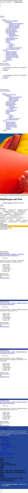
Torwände (11, 37)
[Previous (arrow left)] (0, 491)
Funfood (8, 42)
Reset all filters (4, 224)
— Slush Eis (18, 218)
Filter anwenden (4, 226)
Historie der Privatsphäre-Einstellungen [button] (9, 453)
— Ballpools (8, 212)
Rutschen (8, 41)
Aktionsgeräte (12, 34)
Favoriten (5, 70)
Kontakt (5, 61)
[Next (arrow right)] (2, 491)
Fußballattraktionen (10, 32)
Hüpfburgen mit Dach (14, 26)
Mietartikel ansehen (4, 253)
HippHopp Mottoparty (11, 53)
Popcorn (11, 46)
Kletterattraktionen (10, 39)
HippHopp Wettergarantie (12, 55)
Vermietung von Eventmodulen (10, 20)
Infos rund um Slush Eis (11, 54)
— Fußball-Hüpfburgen (14, 215)
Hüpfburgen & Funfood (11, 28)
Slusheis (11, 43)
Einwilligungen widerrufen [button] (6, 454)
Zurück (2, 16)
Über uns (5, 50)
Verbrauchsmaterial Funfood (12, 49)
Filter (2, 205)
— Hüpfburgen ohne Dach (8, 211)
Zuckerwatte (12, 45)
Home (4, 19)
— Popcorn (11, 220)
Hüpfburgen (9, 22)
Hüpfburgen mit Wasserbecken (16, 23)
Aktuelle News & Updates (12, 57)
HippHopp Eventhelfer (11, 51)
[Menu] (0, 6)
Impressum (8, 58)
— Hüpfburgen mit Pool (22, 209)
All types (4, 209)
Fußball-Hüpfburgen (14, 35)
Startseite (5, 203)
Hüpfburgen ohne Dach (14, 24)
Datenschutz (9, 59)
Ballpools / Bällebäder (14, 27)
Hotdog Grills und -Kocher (15, 47)
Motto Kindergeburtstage (12, 31)
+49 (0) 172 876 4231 (5, 65)
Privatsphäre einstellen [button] (5, 452)
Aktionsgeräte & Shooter (12, 38)
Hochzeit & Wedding (11, 30)
